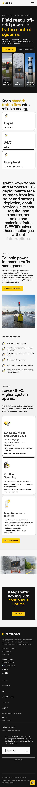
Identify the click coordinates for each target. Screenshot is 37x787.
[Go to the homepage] (11, 634)
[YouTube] (6, 673)
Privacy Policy (12, 743)
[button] (32, 3)
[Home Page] (7, 3)
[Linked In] (3, 673)
